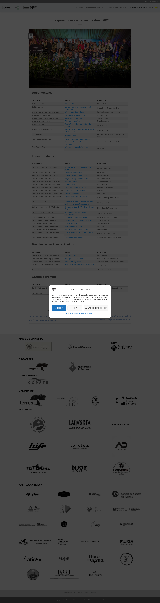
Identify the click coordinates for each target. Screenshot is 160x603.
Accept (59, 308)
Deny (75, 308)
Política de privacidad (86, 313)
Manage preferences (96, 308)
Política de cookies (72, 313)
